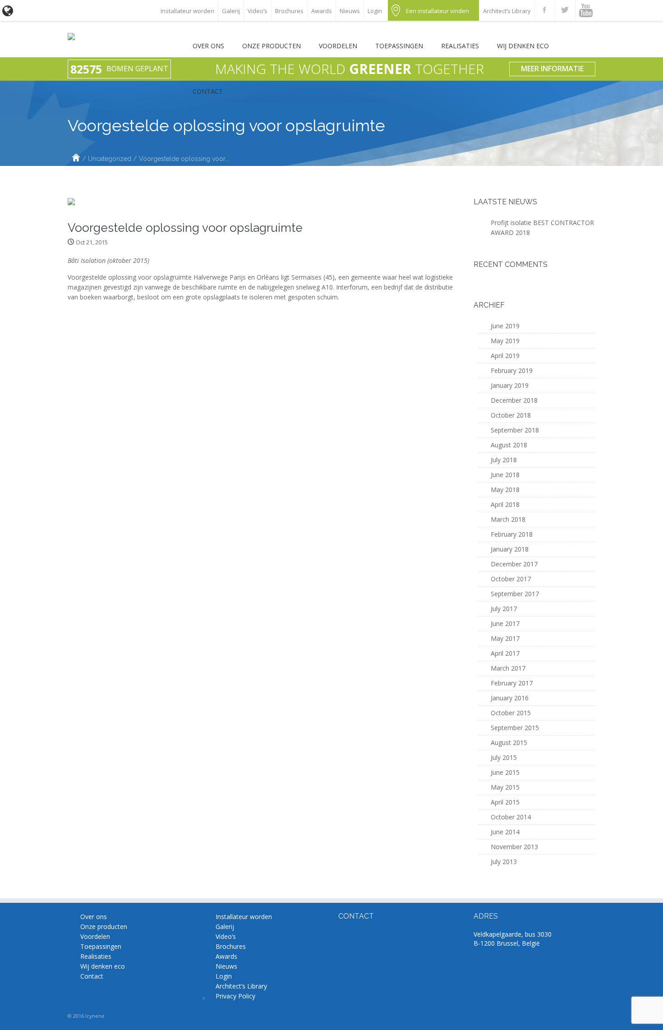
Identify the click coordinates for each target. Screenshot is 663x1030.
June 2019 (505, 326)
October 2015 (511, 712)
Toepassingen (399, 45)
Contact (208, 91)
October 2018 (511, 415)
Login (375, 11)
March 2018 (508, 519)
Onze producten (271, 45)
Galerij (231, 11)
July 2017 (504, 608)
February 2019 (512, 370)
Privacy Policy (235, 996)
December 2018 (514, 400)
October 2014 (511, 817)
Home (76, 159)
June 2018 (505, 474)
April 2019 (505, 355)
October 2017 (511, 579)
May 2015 (505, 787)
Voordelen (338, 45)
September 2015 (515, 727)
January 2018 (510, 549)
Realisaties (460, 45)
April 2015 (505, 802)
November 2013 (514, 846)
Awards (321, 11)
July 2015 (504, 757)
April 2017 (505, 653)
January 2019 (510, 385)
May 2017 (505, 638)
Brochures (289, 11)
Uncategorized (109, 158)
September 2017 (515, 593)
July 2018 (504, 459)
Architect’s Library (507, 11)
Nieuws (350, 11)
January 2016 (510, 698)
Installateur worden (187, 11)
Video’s (257, 11)
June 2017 (505, 623)
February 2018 (512, 534)
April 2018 (505, 504)
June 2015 (505, 772)
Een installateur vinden (437, 11)
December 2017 (514, 564)
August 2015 (509, 742)
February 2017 (512, 683)
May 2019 (505, 340)
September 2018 (515, 430)
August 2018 (509, 445)
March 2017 (508, 668)
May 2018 (505, 489)
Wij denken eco (523, 45)
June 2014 (505, 832)
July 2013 (504, 861)
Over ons (208, 45)
